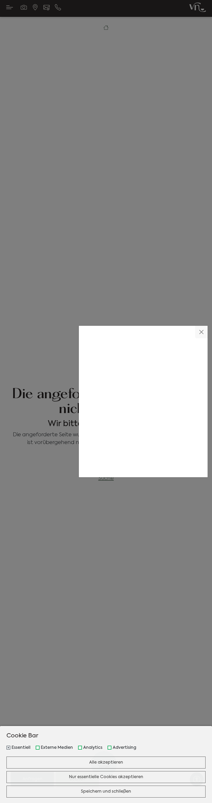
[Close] (201, 332)
